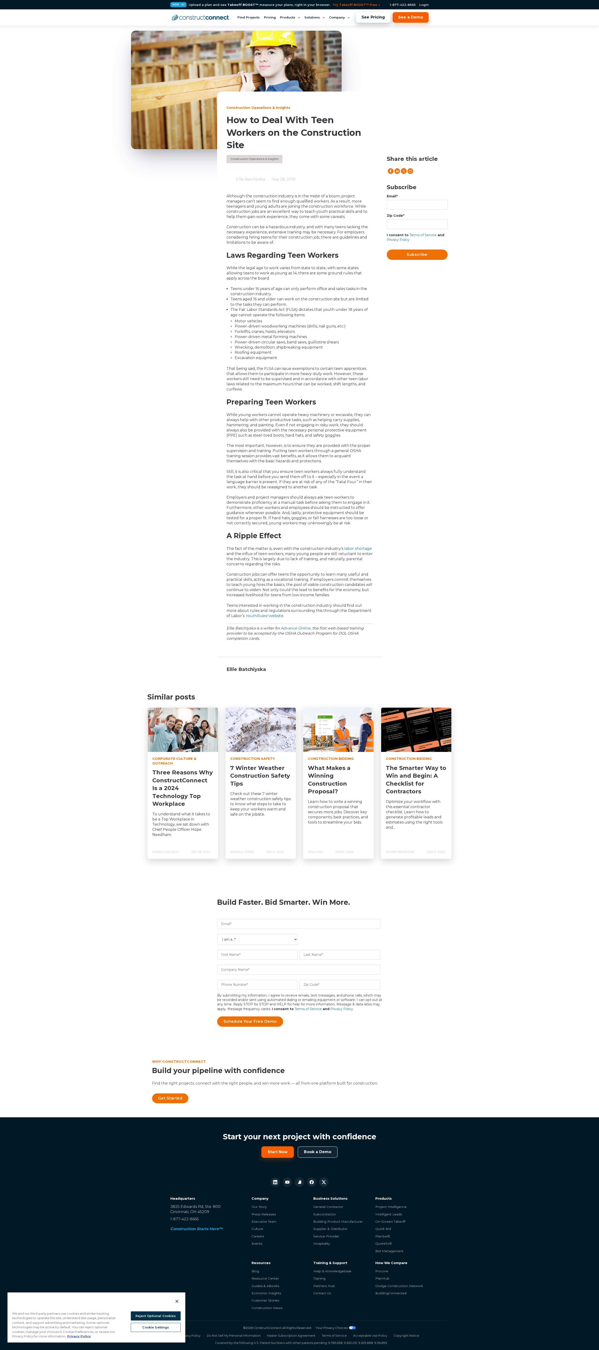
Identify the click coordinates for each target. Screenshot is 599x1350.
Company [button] (337, 17)
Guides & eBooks (265, 1286)
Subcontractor (324, 1214)
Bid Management (389, 1251)
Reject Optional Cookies (155, 1316)
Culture (257, 1229)
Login (424, 5)
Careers (258, 1236)
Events (257, 1243)
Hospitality (321, 1243)
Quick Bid (383, 1229)
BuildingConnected (390, 1293)
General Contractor (328, 1207)
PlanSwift (382, 1236)
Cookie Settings (155, 1327)
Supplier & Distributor (330, 1229)
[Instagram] (299, 1182)
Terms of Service (423, 235)
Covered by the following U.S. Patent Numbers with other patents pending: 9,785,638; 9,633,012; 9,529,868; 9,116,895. (301, 1343)
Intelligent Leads (388, 1214)
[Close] (177, 1301)
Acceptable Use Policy (370, 1335)
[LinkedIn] (275, 1182)
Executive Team (264, 1221)
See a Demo (410, 17)
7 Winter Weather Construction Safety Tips (260, 776)
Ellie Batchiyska (250, 179)
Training (319, 1278)
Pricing (270, 17)
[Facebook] (311, 1182)
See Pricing (373, 17)
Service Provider (326, 1236)
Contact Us (322, 1293)
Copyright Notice (406, 1335)
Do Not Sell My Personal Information (234, 1335)
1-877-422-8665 (403, 5)
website (264, 616)
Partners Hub (324, 1286)
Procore (381, 1271)
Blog (255, 1271)
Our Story (259, 1207)
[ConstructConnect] (200, 17)
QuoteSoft (383, 1243)
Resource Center (265, 1278)
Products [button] (287, 17)
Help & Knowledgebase (332, 1271)
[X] (324, 1182)
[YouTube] (287, 1182)
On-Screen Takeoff (390, 1221)
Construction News (267, 1308)
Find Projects (248, 17)
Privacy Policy (398, 240)
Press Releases (264, 1214)
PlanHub (382, 1278)
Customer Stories (265, 1300)
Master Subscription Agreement (291, 1335)
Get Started (170, 1098)
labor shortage (358, 548)
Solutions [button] (312, 17)
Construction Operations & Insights (254, 159)
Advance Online (295, 628)
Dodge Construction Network (399, 1286)
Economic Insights (266, 1293)
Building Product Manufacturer (338, 1221)
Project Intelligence (391, 1207)
